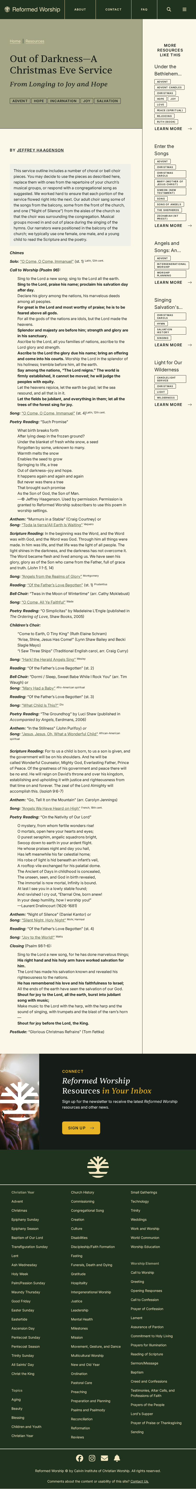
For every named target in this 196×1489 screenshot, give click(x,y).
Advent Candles (169, 87)
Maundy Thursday (25, 1292)
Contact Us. (140, 1481)
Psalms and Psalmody (88, 1410)
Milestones (79, 1328)
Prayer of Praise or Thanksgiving (156, 1423)
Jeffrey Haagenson (40, 150)
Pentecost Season (25, 1346)
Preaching (79, 1392)
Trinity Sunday (22, 1355)
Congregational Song (87, 1210)
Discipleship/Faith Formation (93, 1247)
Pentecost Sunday (25, 1337)
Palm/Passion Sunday (28, 1283)
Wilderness (166, 397)
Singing (163, 338)
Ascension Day (23, 1328)
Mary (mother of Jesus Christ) (170, 183)
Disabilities (79, 1238)
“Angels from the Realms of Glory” (52, 576)
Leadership (79, 1310)
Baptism (137, 1372)
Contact (113, 9)
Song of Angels (169, 204)
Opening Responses (146, 1291)
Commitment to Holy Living (152, 1336)
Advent (20, 101)
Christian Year (22, 1436)
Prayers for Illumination (148, 1345)
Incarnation (63, 101)
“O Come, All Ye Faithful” (43, 602)
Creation (77, 1219)
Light (161, 391)
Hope (39, 101)
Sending (137, 1432)
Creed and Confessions (149, 1381)
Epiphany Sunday (25, 1219)
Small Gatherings (144, 1192)
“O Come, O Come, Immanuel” (47, 261)
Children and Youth (26, 1427)
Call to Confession (145, 1300)
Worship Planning (164, 274)
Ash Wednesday (24, 1265)
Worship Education (145, 1247)
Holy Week (19, 1274)
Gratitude (78, 1274)
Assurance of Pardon (147, 1327)
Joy (87, 101)
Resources (35, 41)
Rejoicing (164, 116)
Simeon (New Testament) (166, 191)
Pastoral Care (81, 1383)
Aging (16, 1399)
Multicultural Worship (87, 1355)
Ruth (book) (166, 121)
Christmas (165, 93)
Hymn (161, 323)
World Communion (145, 1238)
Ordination (79, 1374)
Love (160, 104)
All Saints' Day (22, 1365)
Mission (77, 1337)
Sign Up (77, 1128)
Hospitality (79, 1283)
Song (161, 198)
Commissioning (82, 1201)
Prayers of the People (147, 1405)
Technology (140, 1201)
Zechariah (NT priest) (168, 217)
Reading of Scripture (147, 1354)
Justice (76, 1301)
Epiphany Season (24, 1228)
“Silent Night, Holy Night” (44, 920)
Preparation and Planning (90, 1401)
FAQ (144, 9)
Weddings (139, 1219)
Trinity (135, 1210)
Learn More (169, 128)
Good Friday (21, 1301)
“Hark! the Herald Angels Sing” (49, 659)
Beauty (16, 1408)
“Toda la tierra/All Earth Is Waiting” (52, 524)
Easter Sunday (22, 1310)
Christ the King (22, 1374)
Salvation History (164, 331)
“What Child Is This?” (40, 705)
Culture (76, 1228)
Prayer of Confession (147, 1309)
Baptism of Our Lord (27, 1238)
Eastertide (19, 1319)
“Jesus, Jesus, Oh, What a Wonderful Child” (60, 733)
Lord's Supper (142, 1414)
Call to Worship (142, 1272)
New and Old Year (85, 1365)
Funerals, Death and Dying (91, 1265)
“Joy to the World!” (38, 937)
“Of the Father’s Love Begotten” (55, 585)
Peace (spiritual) (170, 110)
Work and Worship (145, 1228)
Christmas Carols (165, 174)
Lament (136, 1318)
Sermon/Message (144, 1363)
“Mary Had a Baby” (38, 688)
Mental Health (82, 1319)
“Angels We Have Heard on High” (51, 808)
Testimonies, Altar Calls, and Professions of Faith (153, 1393)
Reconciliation (82, 1419)
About (80, 9)
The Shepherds (168, 210)
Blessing (17, 1417)
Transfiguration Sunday (29, 1247)
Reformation (80, 1428)
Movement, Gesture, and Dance (96, 1346)
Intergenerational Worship (172, 265)
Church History (82, 1192)
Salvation (107, 101)
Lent (14, 1256)
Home (15, 41)
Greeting (137, 1281)
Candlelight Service (166, 379)
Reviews (77, 1437)
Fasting (76, 1256)
